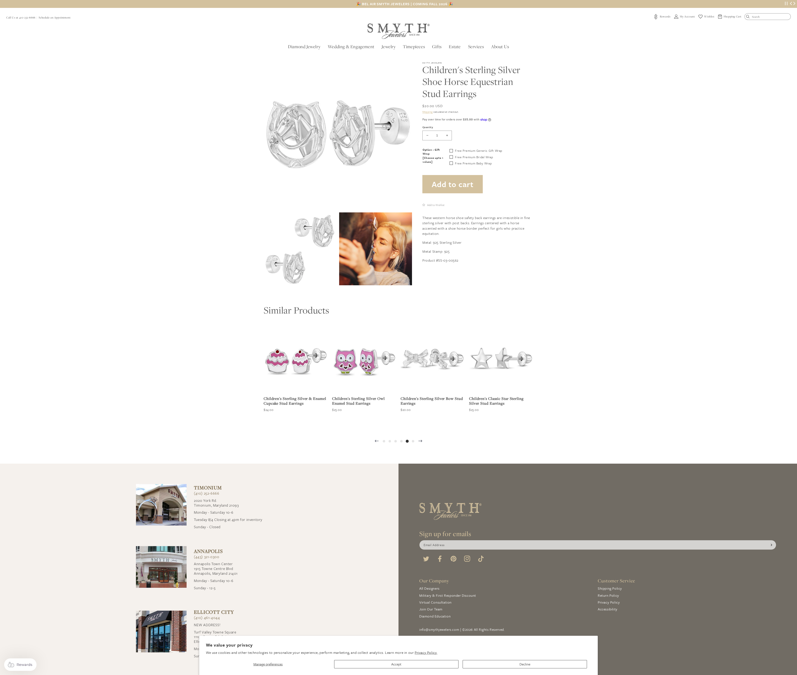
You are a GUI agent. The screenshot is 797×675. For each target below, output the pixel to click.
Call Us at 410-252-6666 (20, 17)
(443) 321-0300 (206, 556)
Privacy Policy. (426, 652)
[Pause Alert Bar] (786, 4)
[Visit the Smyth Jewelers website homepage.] (398, 31)
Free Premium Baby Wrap (473, 163)
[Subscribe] (771, 545)
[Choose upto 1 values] (433, 160)
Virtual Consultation (435, 602)
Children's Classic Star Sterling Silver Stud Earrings (428, 401)
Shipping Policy (610, 588)
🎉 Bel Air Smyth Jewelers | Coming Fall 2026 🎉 (404, 4)
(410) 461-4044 (207, 617)
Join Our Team (431, 609)
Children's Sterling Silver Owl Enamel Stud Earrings (290, 401)
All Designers (429, 588)
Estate (455, 46)
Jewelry (388, 46)
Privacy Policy (609, 602)
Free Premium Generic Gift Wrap (478, 150)
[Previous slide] (377, 441)
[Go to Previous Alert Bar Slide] (791, 4)
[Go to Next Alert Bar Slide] (794, 4)
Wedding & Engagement (351, 46)
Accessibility (607, 609)
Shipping (427, 112)
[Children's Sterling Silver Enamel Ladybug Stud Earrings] (501, 360)
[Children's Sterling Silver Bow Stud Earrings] (364, 360)
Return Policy (608, 595)
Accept (396, 664)
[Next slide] (420, 441)
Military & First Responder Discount (447, 595)
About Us (500, 46)
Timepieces (414, 46)
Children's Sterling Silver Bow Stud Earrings (363, 401)
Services (476, 46)
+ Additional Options (481, 427)
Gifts (437, 46)
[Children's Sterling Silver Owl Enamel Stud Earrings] (296, 360)
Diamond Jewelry (304, 46)
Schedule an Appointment (55, 17)
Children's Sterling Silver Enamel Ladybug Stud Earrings (498, 401)
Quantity (427, 127)
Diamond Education (435, 616)
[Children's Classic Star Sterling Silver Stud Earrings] (433, 360)
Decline (525, 664)
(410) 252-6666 (206, 493)
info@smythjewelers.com (439, 629)
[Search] (748, 17)
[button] (433, 205)
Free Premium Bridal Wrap (474, 157)
